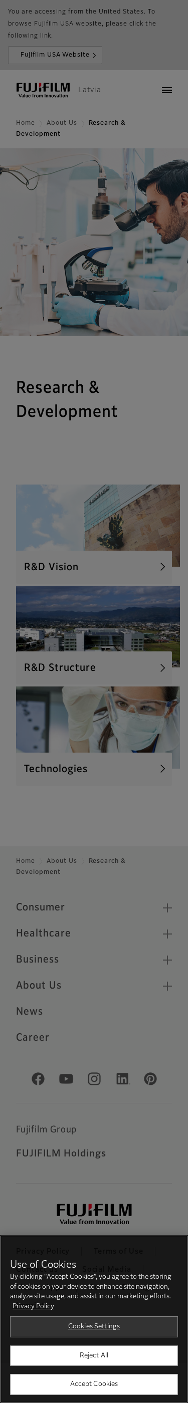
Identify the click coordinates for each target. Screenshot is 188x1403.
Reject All (94, 1355)
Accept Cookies (94, 1384)
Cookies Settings (94, 1326)
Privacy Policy (33, 1306)
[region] (94, 1319)
